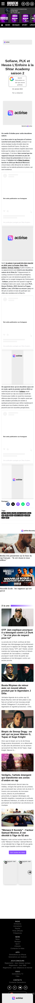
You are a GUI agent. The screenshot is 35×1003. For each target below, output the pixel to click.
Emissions (17, 924)
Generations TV (17, 974)
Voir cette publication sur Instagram (15, 198)
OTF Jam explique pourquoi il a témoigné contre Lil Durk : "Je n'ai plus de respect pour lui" (17, 634)
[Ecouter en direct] (23, 4)
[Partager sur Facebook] (7, 505)
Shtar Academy (23, 160)
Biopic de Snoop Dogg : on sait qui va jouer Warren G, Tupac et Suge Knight (16, 734)
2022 (6, 515)
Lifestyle (17, 946)
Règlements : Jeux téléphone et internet (17, 968)
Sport (24, 25)
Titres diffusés (17, 931)
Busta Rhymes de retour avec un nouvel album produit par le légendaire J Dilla (16, 689)
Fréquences (17, 933)
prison (8, 513)
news (29, 513)
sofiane (14, 513)
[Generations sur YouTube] (20, 988)
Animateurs (17, 926)
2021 (7, 517)
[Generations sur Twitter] (15, 988)
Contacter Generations (17, 982)
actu (3, 517)
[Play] (3, 17)
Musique (16, 25)
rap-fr (3, 513)
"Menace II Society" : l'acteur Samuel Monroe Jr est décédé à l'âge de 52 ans (17, 833)
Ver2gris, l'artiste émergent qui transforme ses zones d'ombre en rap (16, 778)
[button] (10, 872)
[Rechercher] (28, 4)
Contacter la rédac (17, 948)
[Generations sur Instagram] (25, 988)
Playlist (17, 928)
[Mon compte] (32, 4)
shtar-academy (22, 513)
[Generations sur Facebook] (9, 988)
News (7, 25)
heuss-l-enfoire (18, 515)
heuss (11, 515)
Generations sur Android (17, 957)
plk (3, 515)
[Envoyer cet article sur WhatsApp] (22, 505)
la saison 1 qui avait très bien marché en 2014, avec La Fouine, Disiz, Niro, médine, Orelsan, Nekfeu (17, 265)
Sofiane (22, 391)
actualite (27, 515)
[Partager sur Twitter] (12, 505)
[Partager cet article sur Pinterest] (17, 505)
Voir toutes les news (17, 852)
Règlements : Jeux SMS (17, 965)
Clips (17, 976)
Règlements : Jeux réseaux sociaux (17, 963)
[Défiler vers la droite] (30, 872)
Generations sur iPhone (17, 955)
